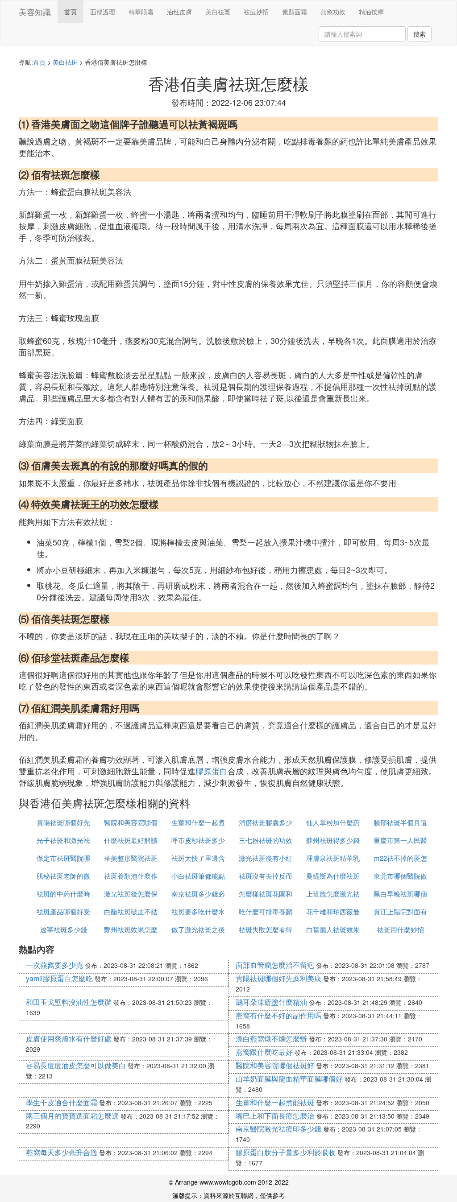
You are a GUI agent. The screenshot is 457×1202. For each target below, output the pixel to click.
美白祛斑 (217, 11)
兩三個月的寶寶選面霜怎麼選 (72, 1116)
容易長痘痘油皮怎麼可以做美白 (76, 1065)
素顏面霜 (294, 11)
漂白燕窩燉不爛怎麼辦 (271, 1038)
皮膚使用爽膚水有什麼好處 (69, 1038)
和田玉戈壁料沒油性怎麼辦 (69, 1002)
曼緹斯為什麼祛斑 (333, 875)
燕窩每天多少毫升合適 (61, 1152)
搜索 (419, 33)
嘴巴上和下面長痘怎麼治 (275, 1116)
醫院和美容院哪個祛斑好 (275, 1065)
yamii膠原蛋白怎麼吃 (59, 978)
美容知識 (35, 11)
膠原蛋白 (211, 771)
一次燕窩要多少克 (54, 965)
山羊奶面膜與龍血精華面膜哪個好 (289, 1079)
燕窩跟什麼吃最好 (264, 1052)
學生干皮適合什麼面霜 (61, 1102)
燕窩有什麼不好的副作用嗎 (278, 1015)
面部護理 (102, 11)
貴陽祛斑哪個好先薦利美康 (278, 978)
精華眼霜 (141, 11)
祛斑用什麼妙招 (400, 929)
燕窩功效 (332, 11)
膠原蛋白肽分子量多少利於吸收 (286, 1152)
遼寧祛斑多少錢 (63, 929)
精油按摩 (371, 11)
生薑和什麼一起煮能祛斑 (275, 1102)
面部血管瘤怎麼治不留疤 (275, 965)
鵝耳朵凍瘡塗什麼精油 (271, 1002)
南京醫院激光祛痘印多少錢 (278, 1129)
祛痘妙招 (256, 11)
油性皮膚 (179, 11)
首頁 (70, 11)
